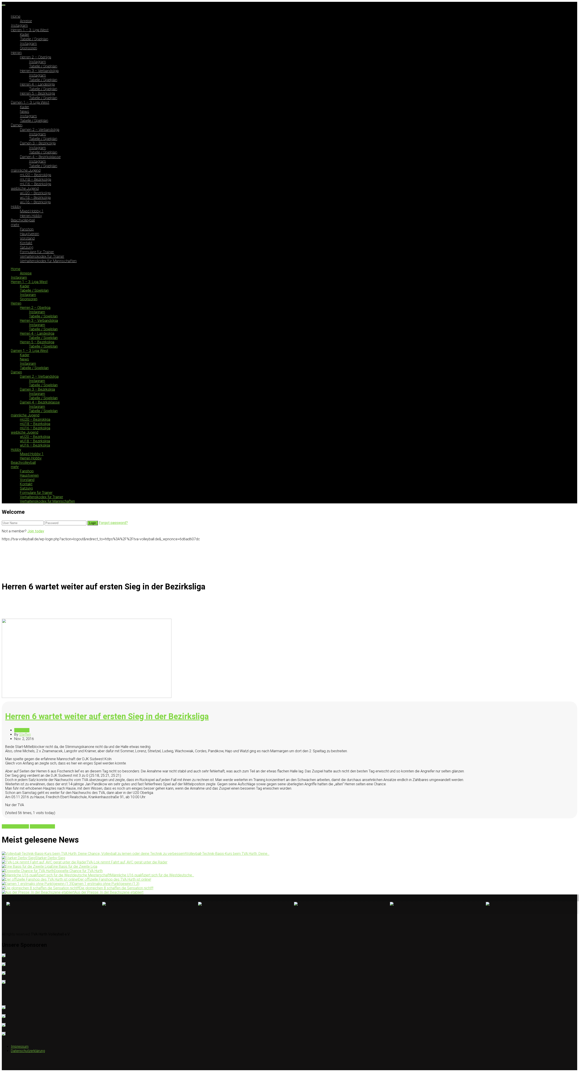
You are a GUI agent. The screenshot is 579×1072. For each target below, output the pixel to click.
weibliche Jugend (25, 188)
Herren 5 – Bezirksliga (37, 93)
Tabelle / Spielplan (34, 39)
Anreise (26, 21)
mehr (15, 224)
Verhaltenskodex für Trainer (42, 256)
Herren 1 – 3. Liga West (30, 30)
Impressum (19, 1046)
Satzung (26, 247)
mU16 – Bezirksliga (35, 184)
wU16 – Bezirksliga (35, 202)
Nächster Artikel (42, 826)
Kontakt (26, 242)
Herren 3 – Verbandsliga (39, 70)
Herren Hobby (31, 215)
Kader (24, 34)
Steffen (25, 734)
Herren (16, 52)
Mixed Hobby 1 (31, 211)
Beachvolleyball (23, 220)
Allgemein (21, 730)
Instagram (19, 25)
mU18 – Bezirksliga (35, 179)
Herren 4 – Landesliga (37, 84)
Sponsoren (28, 48)
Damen (16, 125)
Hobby (16, 206)
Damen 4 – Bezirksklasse (40, 156)
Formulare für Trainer (37, 252)
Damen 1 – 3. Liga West (30, 102)
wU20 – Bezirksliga (35, 193)
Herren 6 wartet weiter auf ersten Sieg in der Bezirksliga (107, 716)
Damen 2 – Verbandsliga (39, 129)
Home (15, 16)
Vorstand (27, 238)
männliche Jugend (25, 170)
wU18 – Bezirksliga (35, 197)
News (24, 111)
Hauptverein (29, 233)
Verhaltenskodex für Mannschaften (48, 261)
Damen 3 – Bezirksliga (38, 143)
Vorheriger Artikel (15, 826)
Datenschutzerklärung (28, 1051)
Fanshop (27, 229)
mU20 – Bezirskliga (35, 175)
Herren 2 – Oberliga (35, 57)
